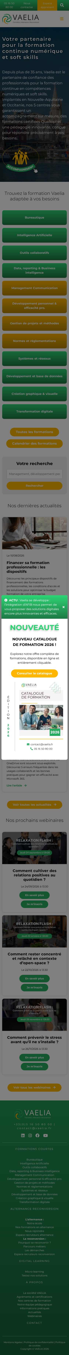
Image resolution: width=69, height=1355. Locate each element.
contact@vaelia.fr (42, 744)
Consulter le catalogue (34, 673)
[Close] (63, 607)
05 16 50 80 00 (43, 748)
